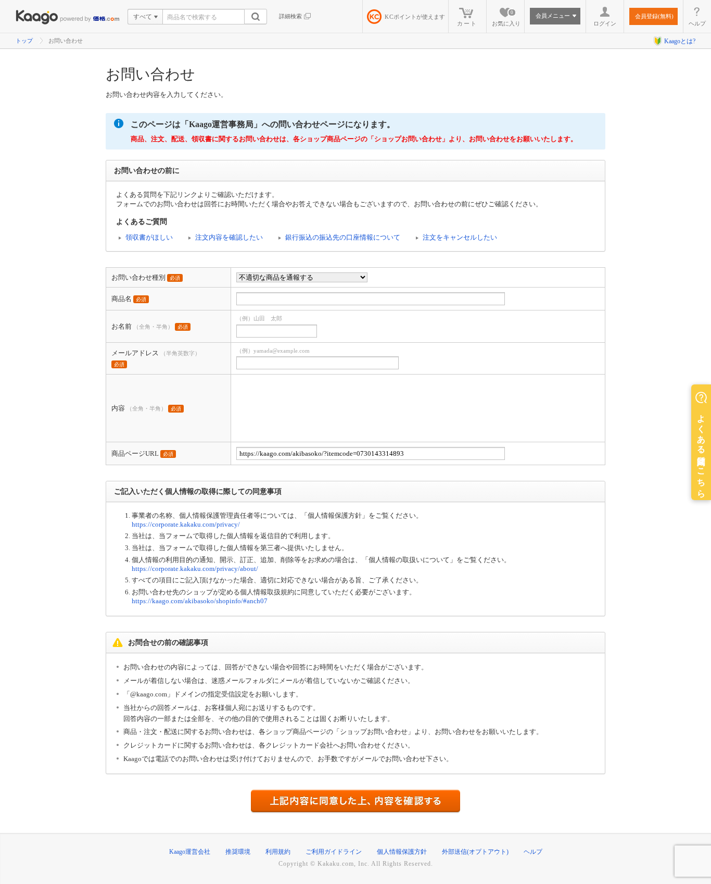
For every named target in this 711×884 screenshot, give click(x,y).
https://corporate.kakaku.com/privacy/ (186, 524)
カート (467, 23)
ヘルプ (697, 23)
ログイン (604, 23)
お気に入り (506, 18)
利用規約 (277, 851)
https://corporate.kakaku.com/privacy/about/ (195, 568)
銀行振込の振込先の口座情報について (342, 237)
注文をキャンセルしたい (460, 237)
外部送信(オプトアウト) (475, 851)
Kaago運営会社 (189, 851)
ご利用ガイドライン (334, 851)
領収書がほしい (149, 237)
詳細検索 (290, 16)
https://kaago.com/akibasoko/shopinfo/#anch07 (200, 601)
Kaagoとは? (679, 41)
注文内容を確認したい (229, 237)
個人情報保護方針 (402, 851)
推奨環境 (237, 851)
